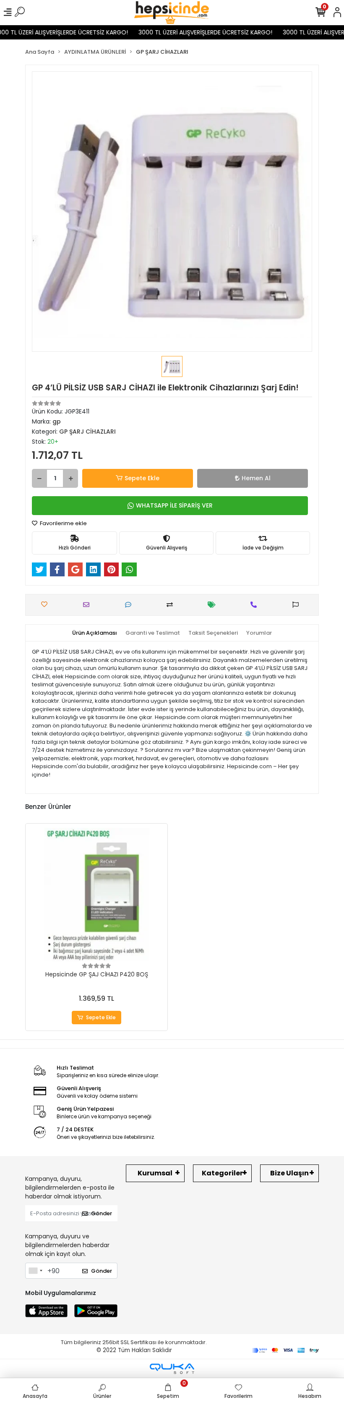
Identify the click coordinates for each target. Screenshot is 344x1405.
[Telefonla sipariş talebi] (255, 604)
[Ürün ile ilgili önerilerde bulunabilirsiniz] (297, 604)
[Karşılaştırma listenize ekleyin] (171, 604)
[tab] (94, 633)
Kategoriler (222, 1173)
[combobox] (35, 1270)
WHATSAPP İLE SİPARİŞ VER (174, 505)
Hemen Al (256, 478)
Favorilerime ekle (63, 523)
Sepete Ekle (142, 478)
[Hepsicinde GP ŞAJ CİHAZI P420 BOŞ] (96, 894)
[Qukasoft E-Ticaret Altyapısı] (172, 1368)
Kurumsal (155, 1173)
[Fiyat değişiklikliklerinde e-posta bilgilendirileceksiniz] (214, 604)
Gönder (101, 1213)
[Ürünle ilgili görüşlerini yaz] (130, 604)
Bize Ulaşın (289, 1173)
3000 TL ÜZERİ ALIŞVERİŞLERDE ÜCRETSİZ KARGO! (195, 32)
